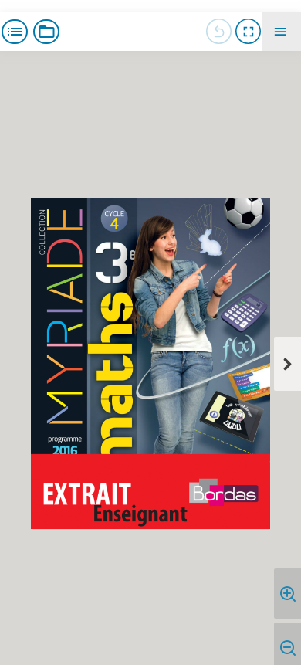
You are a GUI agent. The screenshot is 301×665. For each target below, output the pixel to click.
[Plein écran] (247, 31)
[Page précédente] (218, 31)
